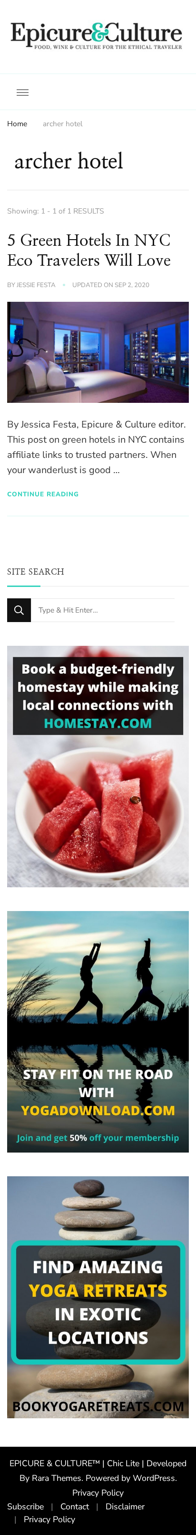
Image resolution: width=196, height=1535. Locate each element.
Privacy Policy (98, 1492)
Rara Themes (56, 1478)
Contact (74, 1506)
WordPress (154, 1478)
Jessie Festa (36, 285)
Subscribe (25, 1506)
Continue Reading (43, 494)
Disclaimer (125, 1506)
